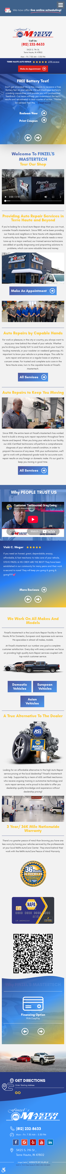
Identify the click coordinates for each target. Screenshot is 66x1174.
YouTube (42, 1142)
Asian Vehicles (32, 701)
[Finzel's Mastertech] (33, 33)
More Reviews (29, 590)
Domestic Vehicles (19, 686)
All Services (29, 377)
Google (24, 1142)
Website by (38, 1162)
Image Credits (22, 1162)
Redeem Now (28, 113)
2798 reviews (53, 62)
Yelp (33, 1142)
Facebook (16, 1142)
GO (18, 1092)
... (43, 102)
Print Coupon (28, 121)
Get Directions (30, 1080)
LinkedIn (50, 1142)
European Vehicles (44, 686)
